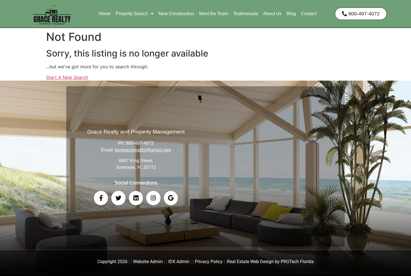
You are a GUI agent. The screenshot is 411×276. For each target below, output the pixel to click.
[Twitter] (118, 198)
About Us (272, 13)
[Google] (171, 198)
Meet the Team (213, 13)
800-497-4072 (140, 143)
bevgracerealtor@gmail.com (143, 150)
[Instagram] (153, 198)
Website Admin (148, 261)
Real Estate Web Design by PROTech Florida (270, 261)
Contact (308, 13)
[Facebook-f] (101, 198)
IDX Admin (178, 261)
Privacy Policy (209, 261)
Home (105, 13)
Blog (291, 13)
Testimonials (245, 13)
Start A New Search (67, 77)
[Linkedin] (136, 198)
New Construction (176, 13)
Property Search (132, 13)
